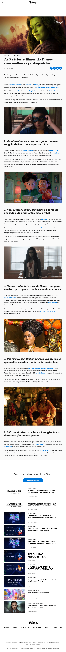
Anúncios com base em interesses (33, 644)
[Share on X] (54, 68)
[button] (2, 3)
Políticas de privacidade (11, 642)
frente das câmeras (15, 85)
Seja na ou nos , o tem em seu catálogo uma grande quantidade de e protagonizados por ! (32, 86)
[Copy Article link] (60, 68)
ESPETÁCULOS (37, 627)
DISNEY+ (6, 627)
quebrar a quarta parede (47, 311)
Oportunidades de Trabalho (53, 642)
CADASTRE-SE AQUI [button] (33, 480)
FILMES (15, 627)
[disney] (33, 623)
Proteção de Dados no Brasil (25, 642)
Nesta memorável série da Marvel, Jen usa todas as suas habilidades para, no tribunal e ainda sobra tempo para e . (33, 311)
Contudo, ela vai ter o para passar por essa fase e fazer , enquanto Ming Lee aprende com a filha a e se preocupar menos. (33, 239)
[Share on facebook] (51, 68)
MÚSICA (47, 627)
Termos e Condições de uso (39, 642)
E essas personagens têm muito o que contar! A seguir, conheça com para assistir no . (33, 101)
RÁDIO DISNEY (25, 627)
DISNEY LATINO (57, 627)
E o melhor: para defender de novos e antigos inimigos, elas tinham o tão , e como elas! (32, 380)
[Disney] (33, 2)
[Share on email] (57, 68)
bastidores (29, 85)
